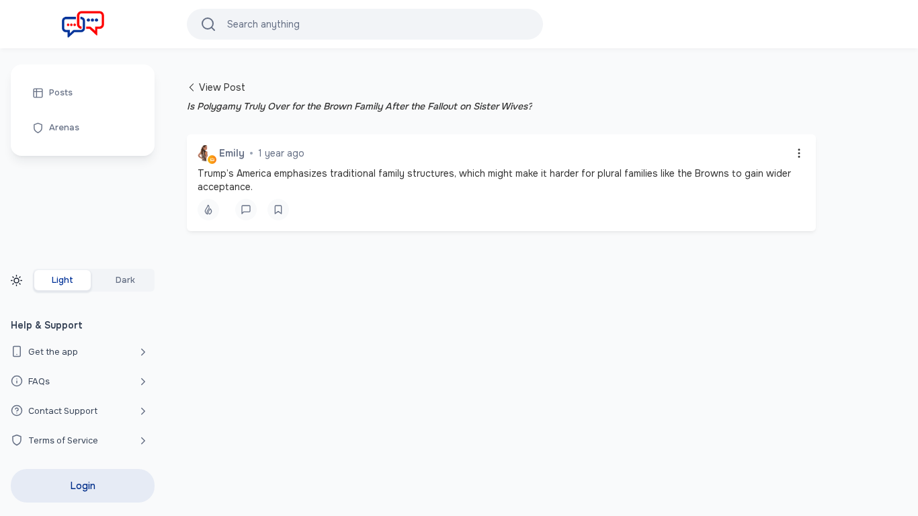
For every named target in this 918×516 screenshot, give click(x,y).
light (62, 280)
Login (83, 486)
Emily (232, 153)
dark (125, 280)
